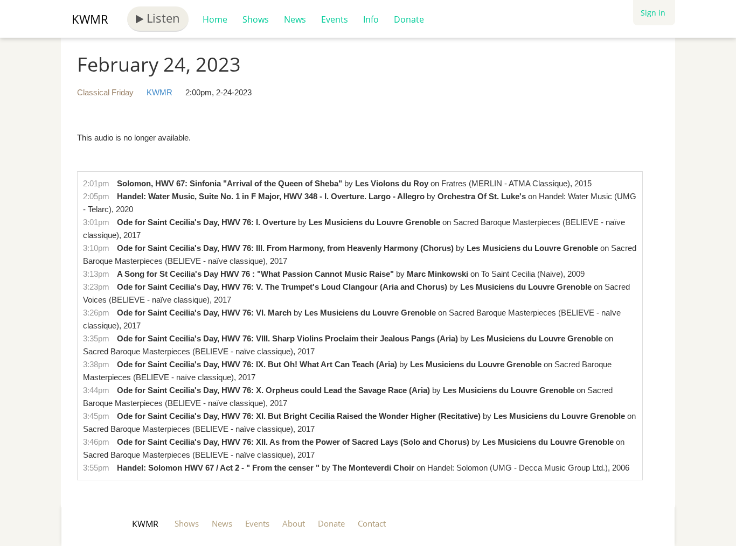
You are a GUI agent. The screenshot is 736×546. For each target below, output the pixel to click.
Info (371, 19)
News (295, 19)
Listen (161, 18)
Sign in (653, 13)
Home (215, 19)
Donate (409, 19)
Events (334, 19)
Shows (255, 19)
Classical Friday (105, 92)
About (293, 523)
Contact (372, 523)
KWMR (90, 19)
